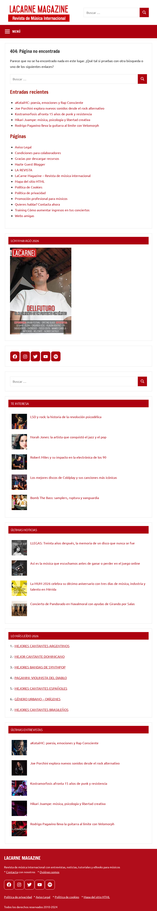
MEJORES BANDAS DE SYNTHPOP (40, 667)
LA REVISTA (23, 170)
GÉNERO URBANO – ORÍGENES (38, 699)
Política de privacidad (30, 193)
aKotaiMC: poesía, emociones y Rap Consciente (49, 102)
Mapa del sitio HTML (30, 181)
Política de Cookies (28, 187)
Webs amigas (24, 216)
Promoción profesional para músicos (41, 198)
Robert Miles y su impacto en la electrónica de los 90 (68, 457)
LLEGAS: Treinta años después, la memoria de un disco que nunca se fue (82, 543)
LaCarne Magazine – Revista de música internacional (53, 175)
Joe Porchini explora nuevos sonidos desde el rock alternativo (59, 108)
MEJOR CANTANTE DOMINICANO (40, 656)
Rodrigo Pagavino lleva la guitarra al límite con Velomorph (57, 125)
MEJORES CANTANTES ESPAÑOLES (41, 688)
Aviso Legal (23, 147)
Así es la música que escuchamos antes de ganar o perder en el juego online (85, 563)
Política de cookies (67, 897)
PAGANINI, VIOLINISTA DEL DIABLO (41, 678)
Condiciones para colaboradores (38, 153)
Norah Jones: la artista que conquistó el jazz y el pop (68, 437)
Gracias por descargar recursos (37, 158)
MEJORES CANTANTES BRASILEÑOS (41, 709)
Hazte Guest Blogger (30, 164)
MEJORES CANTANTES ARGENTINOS (42, 646)
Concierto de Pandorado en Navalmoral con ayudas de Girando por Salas (82, 604)
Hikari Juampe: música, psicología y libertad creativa (52, 120)
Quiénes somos (49, 872)
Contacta (12, 872)
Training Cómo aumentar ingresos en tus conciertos (52, 210)
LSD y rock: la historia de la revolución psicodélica (65, 417)
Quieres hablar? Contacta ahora (37, 204)
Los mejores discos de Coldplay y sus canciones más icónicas (73, 477)
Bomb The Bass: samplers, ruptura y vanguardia (64, 498)
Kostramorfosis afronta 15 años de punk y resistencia (53, 114)
